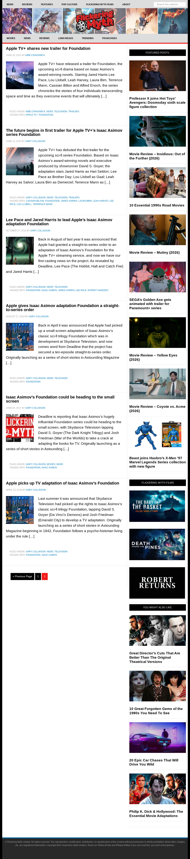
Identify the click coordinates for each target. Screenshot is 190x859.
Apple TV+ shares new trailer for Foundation (48, 48)
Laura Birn (85, 201)
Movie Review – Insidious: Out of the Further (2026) (157, 156)
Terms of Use (104, 845)
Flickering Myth (95, 20)
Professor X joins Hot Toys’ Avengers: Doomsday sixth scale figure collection (157, 102)
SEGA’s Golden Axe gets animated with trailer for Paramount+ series (150, 304)
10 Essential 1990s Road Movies (156, 205)
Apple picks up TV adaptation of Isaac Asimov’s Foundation (62, 483)
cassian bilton (35, 201)
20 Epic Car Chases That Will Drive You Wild (153, 762)
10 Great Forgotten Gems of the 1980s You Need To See (156, 711)
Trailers (73, 111)
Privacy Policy (123, 845)
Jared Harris (69, 201)
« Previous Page (22, 576)
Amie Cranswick (35, 111)
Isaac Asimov (49, 290)
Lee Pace (81, 290)
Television (60, 111)
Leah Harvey (100, 201)
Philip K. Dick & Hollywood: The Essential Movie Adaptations (156, 814)
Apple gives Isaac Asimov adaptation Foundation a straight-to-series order (62, 307)
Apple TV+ (32, 115)
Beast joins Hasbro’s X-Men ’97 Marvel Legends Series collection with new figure (157, 462)
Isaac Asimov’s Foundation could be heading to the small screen (60, 399)
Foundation (46, 115)
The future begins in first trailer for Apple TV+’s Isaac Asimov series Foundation (64, 132)
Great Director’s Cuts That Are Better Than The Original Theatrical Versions (154, 657)
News (49, 111)
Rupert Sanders (98, 290)
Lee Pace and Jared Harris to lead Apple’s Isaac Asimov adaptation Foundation (59, 221)
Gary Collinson (36, 197)
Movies (51, 464)
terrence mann (43, 204)
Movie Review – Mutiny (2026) (154, 252)
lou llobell (24, 204)
